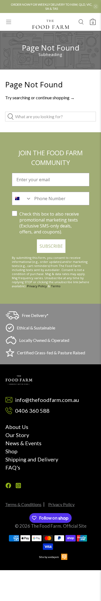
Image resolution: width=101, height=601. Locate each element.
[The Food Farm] (50, 24)
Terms (55, 286)
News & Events (23, 443)
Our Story (17, 435)
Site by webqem (49, 557)
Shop (11, 451)
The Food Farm (46, 526)
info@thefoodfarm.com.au (47, 400)
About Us (16, 427)
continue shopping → (55, 97)
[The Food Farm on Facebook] (8, 486)
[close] (95, 6)
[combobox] (22, 198)
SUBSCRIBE (51, 246)
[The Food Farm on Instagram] (18, 486)
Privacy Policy (37, 286)
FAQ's (12, 467)
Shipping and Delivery (31, 459)
